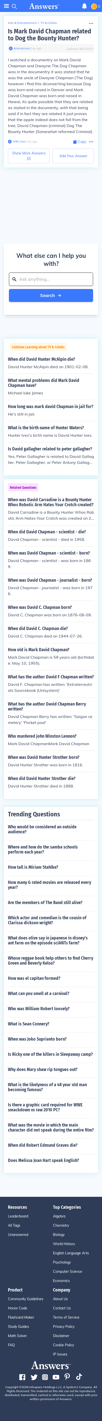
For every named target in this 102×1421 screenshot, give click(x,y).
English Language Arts (71, 1253)
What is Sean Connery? (28, 1024)
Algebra (59, 1216)
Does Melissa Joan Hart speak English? (43, 1160)
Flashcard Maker (21, 1317)
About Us (60, 1299)
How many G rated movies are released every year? (49, 885)
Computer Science (67, 1271)
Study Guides (18, 1326)
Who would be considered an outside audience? (42, 829)
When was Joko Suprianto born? (37, 1039)
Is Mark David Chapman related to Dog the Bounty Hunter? (49, 34)
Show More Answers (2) (29, 156)
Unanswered (18, 1234)
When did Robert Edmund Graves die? (42, 1145)
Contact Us (62, 1308)
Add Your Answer (73, 156)
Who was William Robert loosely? (39, 1008)
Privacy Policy (64, 1326)
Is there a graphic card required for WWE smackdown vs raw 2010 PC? (45, 1107)
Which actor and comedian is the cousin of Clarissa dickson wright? (47, 920)
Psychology (62, 1262)
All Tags (14, 1225)
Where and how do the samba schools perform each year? (43, 849)
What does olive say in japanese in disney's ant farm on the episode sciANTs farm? (48, 940)
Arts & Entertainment (22, 23)
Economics (61, 1281)
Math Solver (17, 1336)
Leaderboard (18, 1216)
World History (64, 1244)
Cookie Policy (63, 1345)
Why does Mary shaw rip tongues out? (42, 1069)
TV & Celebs (48, 23)
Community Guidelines (25, 1299)
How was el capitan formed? (34, 978)
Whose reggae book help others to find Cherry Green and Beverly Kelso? (50, 960)
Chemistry (61, 1225)
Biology (59, 1234)
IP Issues (60, 1354)
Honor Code (17, 1308)
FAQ (11, 1345)
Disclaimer (61, 1336)
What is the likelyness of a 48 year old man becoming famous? (47, 1087)
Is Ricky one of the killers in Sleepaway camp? (50, 1054)
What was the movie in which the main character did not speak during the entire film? (51, 1127)
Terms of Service (66, 1317)
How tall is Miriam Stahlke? (33, 867)
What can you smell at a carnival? (38, 993)
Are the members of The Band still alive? (45, 902)
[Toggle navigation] (6, 6)
